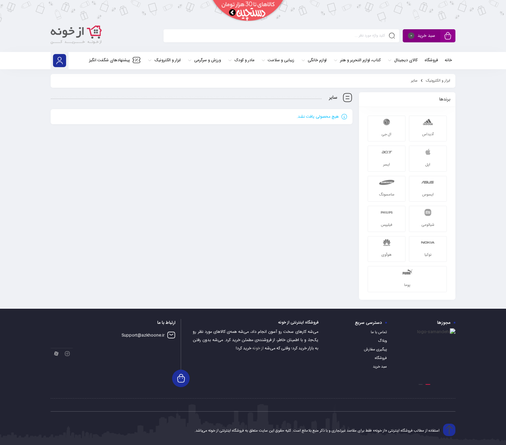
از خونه (258, 348)
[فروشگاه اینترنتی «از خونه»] (76, 37)
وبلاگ (382, 341)
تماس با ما (379, 332)
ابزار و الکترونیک (438, 81)
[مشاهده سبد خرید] (447, 37)
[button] (427, 384)
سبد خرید (380, 367)
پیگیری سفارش (375, 350)
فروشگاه (381, 358)
